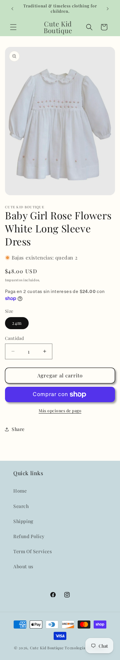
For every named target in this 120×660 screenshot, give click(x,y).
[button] (13, 27)
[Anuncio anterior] (12, 8)
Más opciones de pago (60, 410)
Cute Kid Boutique (47, 647)
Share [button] (18, 429)
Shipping (23, 521)
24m (17, 323)
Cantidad (14, 338)
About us (23, 566)
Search (21, 506)
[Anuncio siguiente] (107, 8)
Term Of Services (32, 551)
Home (20, 491)
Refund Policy (29, 536)
